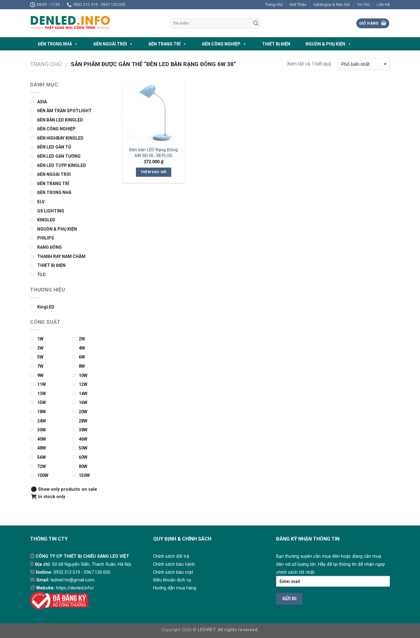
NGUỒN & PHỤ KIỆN (325, 44)
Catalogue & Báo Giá (331, 4)
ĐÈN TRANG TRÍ (164, 44)
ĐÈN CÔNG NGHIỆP (221, 44)
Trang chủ (274, 4)
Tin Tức (363, 4)
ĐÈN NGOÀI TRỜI (110, 44)
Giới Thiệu (298, 4)
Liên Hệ (383, 4)
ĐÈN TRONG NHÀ (55, 44)
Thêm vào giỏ (154, 172)
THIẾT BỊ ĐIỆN (276, 44)
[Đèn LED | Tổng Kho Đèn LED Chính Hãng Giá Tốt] (95, 23)
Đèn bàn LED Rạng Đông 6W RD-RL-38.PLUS (153, 152)
